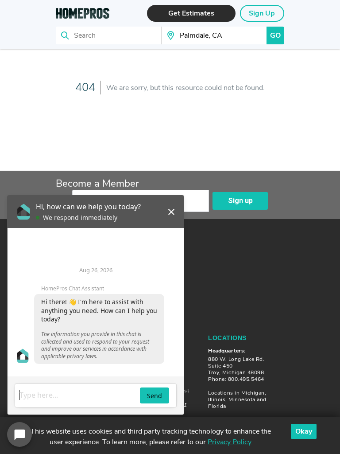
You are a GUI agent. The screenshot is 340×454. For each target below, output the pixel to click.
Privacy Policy (229, 442)
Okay (303, 431)
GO (275, 35)
